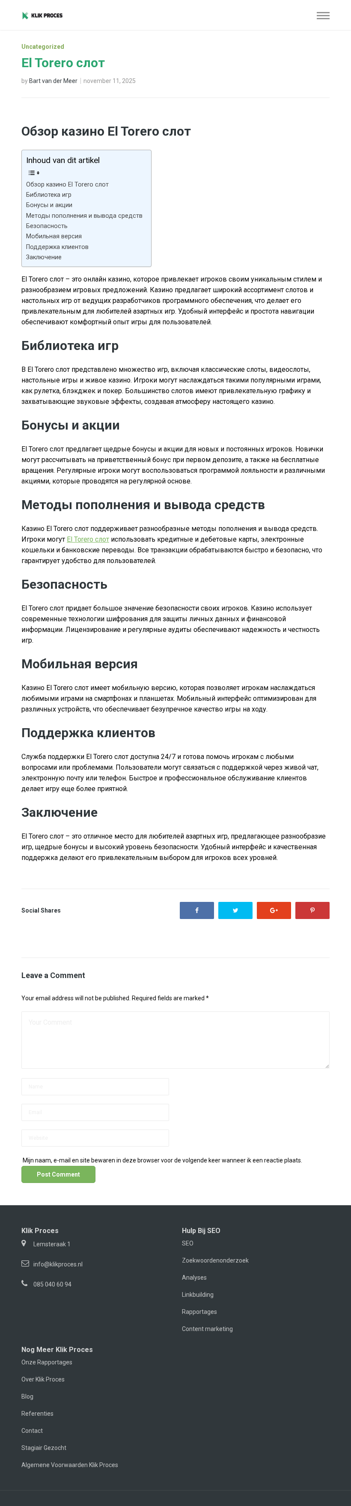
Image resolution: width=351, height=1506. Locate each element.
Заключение (44, 257)
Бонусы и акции (49, 205)
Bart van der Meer (53, 80)
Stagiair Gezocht (43, 1447)
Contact (32, 1430)
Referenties (37, 1413)
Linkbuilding (198, 1294)
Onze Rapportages (46, 1362)
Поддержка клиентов (57, 247)
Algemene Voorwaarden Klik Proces (69, 1465)
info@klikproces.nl (58, 1264)
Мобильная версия (54, 236)
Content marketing (207, 1328)
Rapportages (199, 1311)
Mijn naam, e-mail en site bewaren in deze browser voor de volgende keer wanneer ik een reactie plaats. (162, 1160)
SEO (187, 1243)
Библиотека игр (48, 195)
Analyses (194, 1277)
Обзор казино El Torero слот (67, 184)
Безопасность (47, 226)
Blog (27, 1396)
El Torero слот (88, 539)
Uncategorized (42, 46)
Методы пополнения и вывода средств (84, 215)
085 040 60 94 (52, 1284)
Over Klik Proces (43, 1379)
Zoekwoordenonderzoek (215, 1260)
